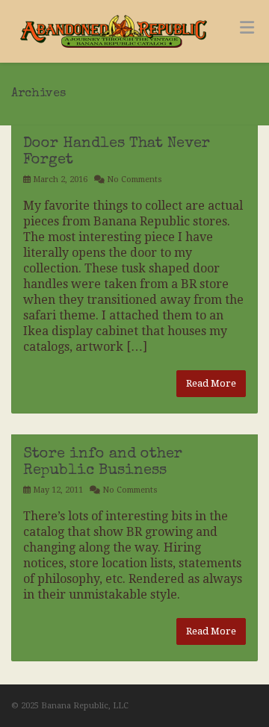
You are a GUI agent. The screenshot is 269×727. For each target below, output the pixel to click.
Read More (211, 383)
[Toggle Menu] (247, 28)
